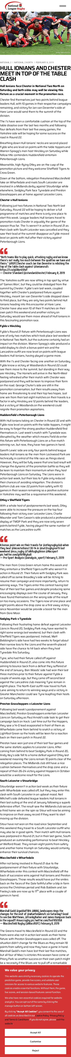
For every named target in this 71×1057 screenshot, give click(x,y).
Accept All (35, 1032)
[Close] (68, 968)
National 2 (5, 62)
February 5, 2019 (54, 557)
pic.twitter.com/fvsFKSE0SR (46, 920)
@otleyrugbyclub (52, 544)
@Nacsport (52, 551)
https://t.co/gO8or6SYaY (13, 269)
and (7, 1019)
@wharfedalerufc (36, 913)
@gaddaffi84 (23, 910)
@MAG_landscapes (42, 910)
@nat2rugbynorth (50, 548)
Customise (35, 1041)
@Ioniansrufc (41, 266)
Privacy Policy (57, 1015)
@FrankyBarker (33, 917)
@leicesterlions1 (20, 548)
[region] (35, 1011)
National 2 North (23, 62)
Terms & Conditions (19, 1019)
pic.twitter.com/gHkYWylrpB (16, 554)
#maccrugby (23, 920)
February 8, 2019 (45, 62)
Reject (35, 1050)
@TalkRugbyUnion (35, 551)
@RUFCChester (17, 263)
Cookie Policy (42, 1015)
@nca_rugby (17, 551)
